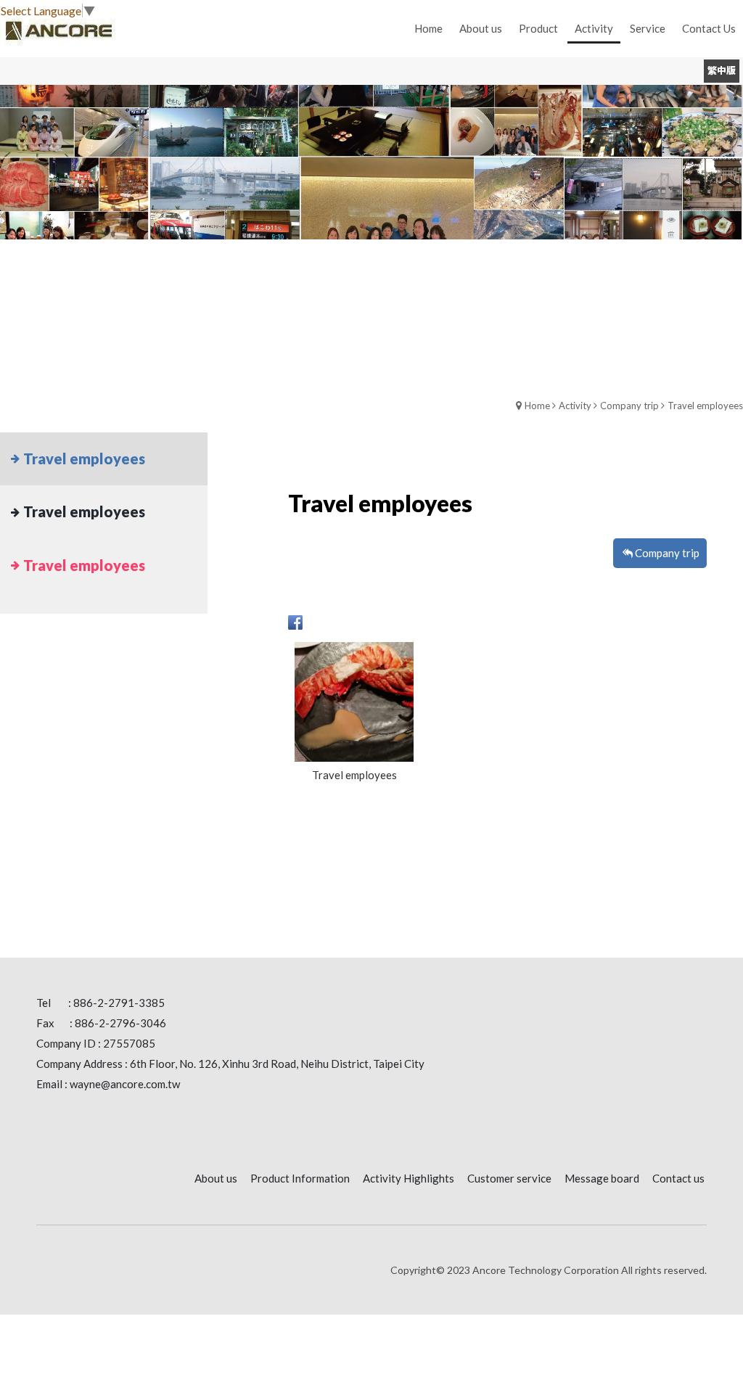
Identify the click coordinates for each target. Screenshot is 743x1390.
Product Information (300, 1178)
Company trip (629, 405)
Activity (575, 405)
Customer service (509, 1178)
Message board (602, 1178)
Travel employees (705, 405)
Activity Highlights (408, 1178)
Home (537, 405)
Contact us (678, 1178)
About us (215, 1178)
